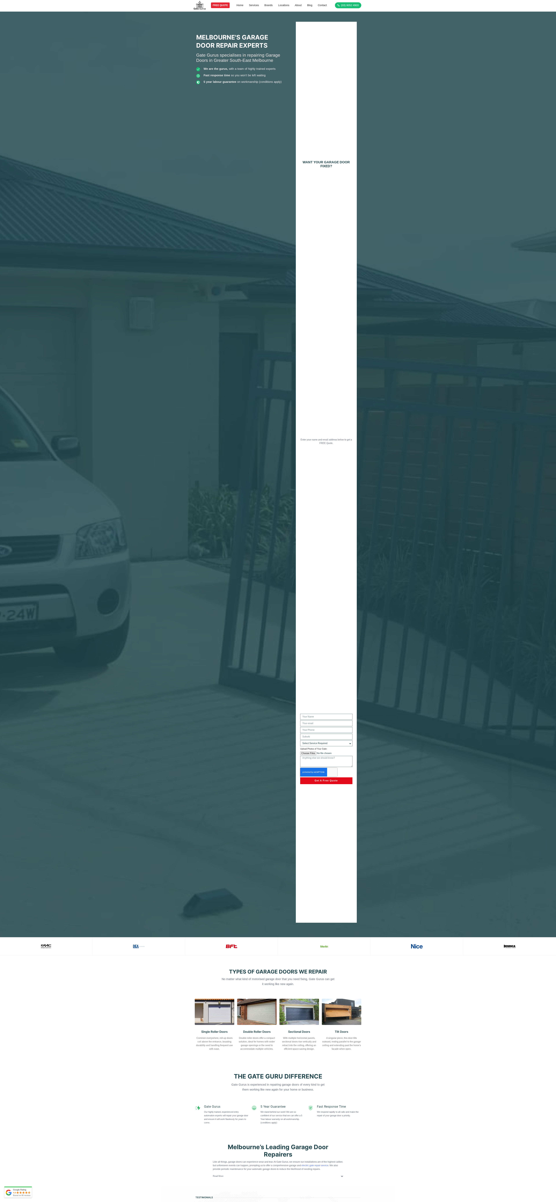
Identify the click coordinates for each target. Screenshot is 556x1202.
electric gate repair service (314, 1165)
